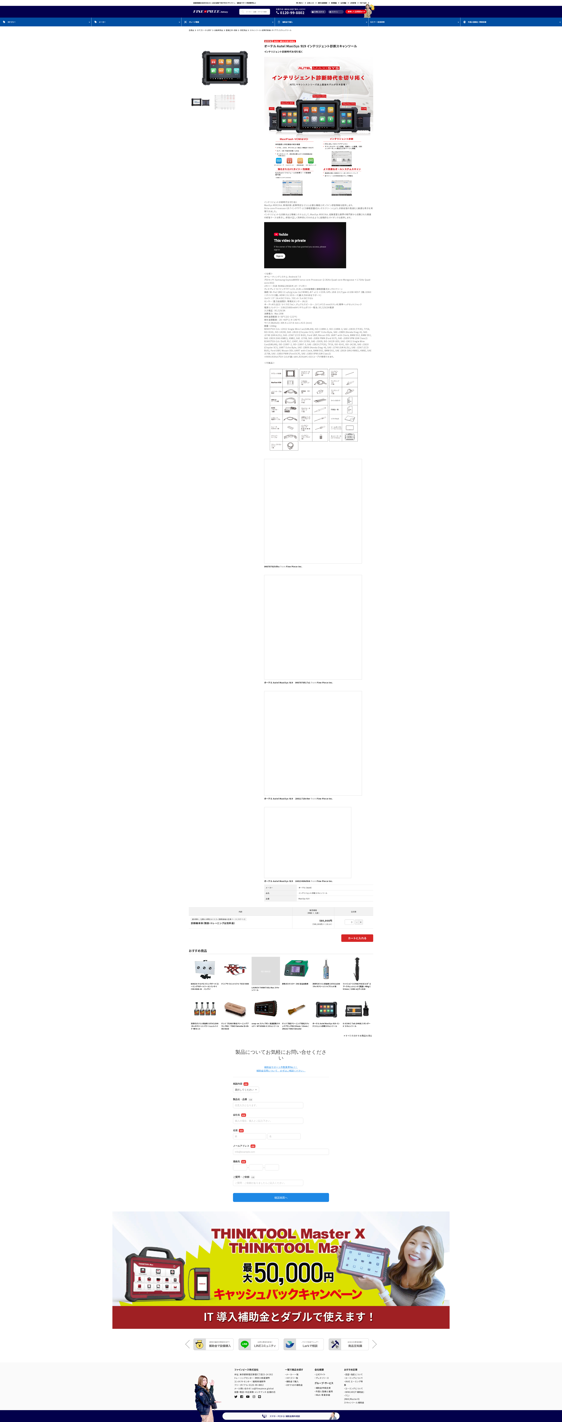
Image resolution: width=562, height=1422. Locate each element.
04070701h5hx (272, 566)
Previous (189, 1344)
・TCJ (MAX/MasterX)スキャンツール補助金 (354, 1399)
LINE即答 (353, 3)
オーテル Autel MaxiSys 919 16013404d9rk (287, 881)
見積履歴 (334, 3)
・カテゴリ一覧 (291, 1377)
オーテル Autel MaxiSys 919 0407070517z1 (287, 682)
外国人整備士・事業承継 (477, 22)
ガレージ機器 (194, 22)
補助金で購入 (287, 22)
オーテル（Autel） (305, 887)
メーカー (102, 22)
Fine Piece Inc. (294, 566)
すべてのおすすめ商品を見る (359, 1035)
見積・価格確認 (322, 3)
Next (372, 1344)
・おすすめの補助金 (294, 1384)
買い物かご (299, 3)
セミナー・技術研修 (377, 22)
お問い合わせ (318, 12)
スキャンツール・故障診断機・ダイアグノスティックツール (271, 30)
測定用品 (243, 30)
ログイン (333, 12)
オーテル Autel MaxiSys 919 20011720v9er (287, 798)
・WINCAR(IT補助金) (354, 1391)
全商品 (191, 30)
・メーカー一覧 (292, 1374)
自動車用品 (218, 30)
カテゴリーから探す (204, 30)
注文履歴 (343, 3)
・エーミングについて (353, 1377)
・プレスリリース (322, 1377)
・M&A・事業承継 (322, 1394)
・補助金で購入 (292, 1381)
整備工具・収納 (231, 30)
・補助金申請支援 (323, 1387)
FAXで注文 (363, 3)
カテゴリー (11, 22)
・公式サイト (320, 1374)
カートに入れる (357, 938)
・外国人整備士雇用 (324, 1391)
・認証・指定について (353, 1374)
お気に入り (310, 3)
